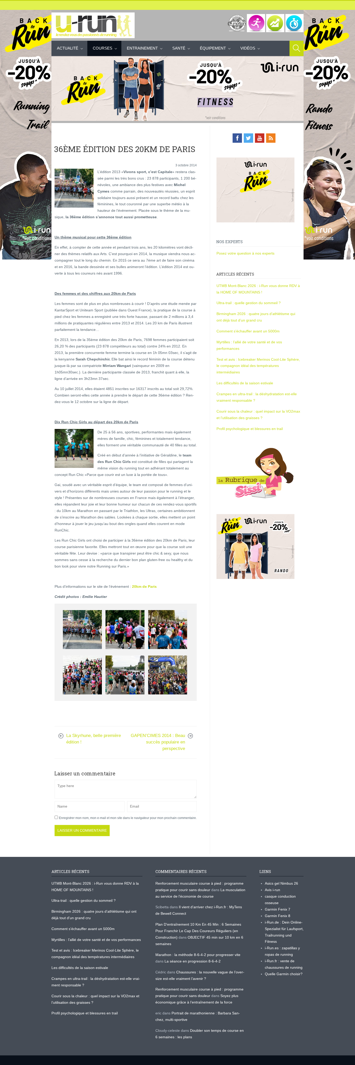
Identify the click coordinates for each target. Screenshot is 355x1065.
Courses (102, 48)
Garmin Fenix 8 (277, 916)
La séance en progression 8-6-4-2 (193, 961)
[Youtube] (259, 138)
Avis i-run (272, 890)
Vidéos (247, 48)
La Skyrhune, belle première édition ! (93, 739)
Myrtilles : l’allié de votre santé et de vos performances (96, 940)
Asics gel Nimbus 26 (281, 883)
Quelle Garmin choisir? (284, 974)
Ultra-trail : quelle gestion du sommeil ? (248, 303)
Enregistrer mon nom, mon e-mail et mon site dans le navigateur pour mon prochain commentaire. (128, 818)
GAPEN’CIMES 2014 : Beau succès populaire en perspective (158, 742)
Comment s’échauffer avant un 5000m (248, 331)
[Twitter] (248, 138)
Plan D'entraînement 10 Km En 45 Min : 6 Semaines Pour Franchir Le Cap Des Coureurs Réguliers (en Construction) (198, 930)
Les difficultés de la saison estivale (244, 383)
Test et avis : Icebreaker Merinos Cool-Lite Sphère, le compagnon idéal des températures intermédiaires (258, 365)
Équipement (213, 48)
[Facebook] (237, 138)
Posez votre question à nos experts (245, 253)
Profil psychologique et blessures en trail (249, 429)
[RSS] (270, 138)
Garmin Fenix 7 (277, 909)
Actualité (67, 48)
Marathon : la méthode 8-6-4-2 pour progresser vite (197, 955)
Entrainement (142, 48)
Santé (178, 48)
